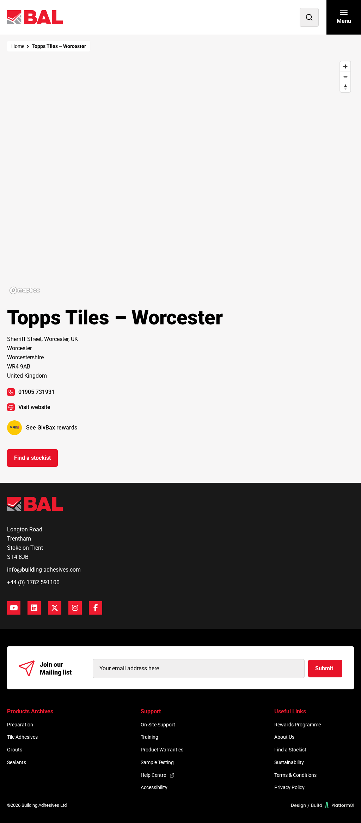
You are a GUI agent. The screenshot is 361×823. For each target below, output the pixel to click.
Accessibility (154, 787)
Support (151, 711)
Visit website (34, 407)
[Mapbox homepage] (24, 290)
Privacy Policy (289, 787)
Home (17, 46)
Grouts (14, 749)
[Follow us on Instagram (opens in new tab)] (75, 608)
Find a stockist (32, 458)
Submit (324, 668)
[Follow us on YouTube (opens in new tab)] (13, 608)
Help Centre (153, 775)
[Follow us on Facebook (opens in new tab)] (95, 608)
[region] (180, 177)
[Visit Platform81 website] (322, 805)
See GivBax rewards (51, 427)
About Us (284, 737)
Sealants (16, 762)
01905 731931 (36, 392)
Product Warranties (162, 749)
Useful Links (290, 711)
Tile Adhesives (22, 737)
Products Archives (30, 711)
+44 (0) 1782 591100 (33, 582)
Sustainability (289, 762)
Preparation (20, 724)
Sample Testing (157, 762)
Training (149, 737)
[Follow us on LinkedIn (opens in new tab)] (34, 608)
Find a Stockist (290, 749)
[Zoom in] (345, 66)
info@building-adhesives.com (44, 569)
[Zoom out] (345, 77)
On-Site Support (158, 724)
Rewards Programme (297, 724)
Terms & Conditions (295, 775)
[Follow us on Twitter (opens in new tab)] (54, 608)
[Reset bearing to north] (345, 87)
